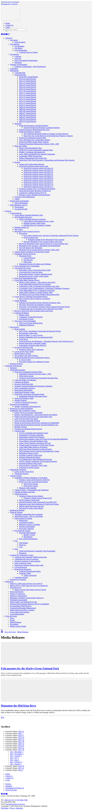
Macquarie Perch (25, 256)
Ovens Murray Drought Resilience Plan (29, 215)
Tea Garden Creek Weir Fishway (26, 356)
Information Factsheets (18, 470)
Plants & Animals (16, 512)
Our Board (18, 48)
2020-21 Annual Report (27, 85)
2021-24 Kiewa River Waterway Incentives (34, 299)
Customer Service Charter (28, 52)
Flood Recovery (16, 588)
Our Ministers (19, 46)
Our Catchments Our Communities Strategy (34, 140)
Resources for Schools (18, 579)
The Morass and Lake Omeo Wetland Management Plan (39, 294)
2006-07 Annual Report (27, 113)
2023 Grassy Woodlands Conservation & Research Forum (40, 331)
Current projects (15, 213)
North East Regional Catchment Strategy (33, 126)
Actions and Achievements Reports (31, 164)
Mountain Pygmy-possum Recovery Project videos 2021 (39, 250)
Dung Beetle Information (23, 390)
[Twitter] (4, 34)
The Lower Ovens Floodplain (25, 321)
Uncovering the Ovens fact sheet (30, 272)
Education (18, 62)
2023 (20, 738)
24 (23, 738)
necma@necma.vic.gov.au (15, 804)
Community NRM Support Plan (30, 156)
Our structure (14, 44)
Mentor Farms (24, 315)
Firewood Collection (26, 529)
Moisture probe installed (27, 488)
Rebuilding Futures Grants (28, 453)
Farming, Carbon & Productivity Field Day (34, 480)
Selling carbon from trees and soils (31, 506)
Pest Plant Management (27, 533)
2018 (20, 748)
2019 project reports (31, 486)
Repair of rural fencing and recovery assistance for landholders (37, 423)
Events (12, 620)
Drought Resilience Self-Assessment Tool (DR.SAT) (38, 502)
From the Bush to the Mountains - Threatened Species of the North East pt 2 (46, 341)
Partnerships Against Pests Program (31, 437)
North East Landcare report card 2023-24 (38, 170)
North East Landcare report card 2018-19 (38, 180)
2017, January (15, 764)
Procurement (19, 207)
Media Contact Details (18, 626)
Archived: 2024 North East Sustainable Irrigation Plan (38, 378)
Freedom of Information (18, 64)
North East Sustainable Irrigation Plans (28, 372)
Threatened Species (21, 474)
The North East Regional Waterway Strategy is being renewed (46, 134)
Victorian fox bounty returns (29, 467)
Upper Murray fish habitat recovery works (39, 221)
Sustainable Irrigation (17, 370)
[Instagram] (9, 34)
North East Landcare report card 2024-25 (38, 168)
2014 (20, 770)
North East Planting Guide (24, 398)
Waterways (9, 581)
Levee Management (17, 614)
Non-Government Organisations (26, 60)
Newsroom (23, 233)
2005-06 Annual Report (27, 115)
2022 (20, 740)
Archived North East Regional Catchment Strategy (42, 128)
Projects (8, 211)
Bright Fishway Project (23, 354)
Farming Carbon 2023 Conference (31, 349)
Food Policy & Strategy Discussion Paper (29, 394)
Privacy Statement (16, 808)
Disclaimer (5, 808)
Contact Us (9, 25)
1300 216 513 (9, 800)
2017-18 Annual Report (27, 91)
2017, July (13, 758)
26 (23, 766)
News (12, 618)
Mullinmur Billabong (26, 325)
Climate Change (16, 476)
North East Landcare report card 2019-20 (38, 178)
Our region (14, 40)
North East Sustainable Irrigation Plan (32, 138)
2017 (20, 750)
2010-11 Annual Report (27, 105)
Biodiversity (23, 520)
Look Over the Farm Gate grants (26, 419)
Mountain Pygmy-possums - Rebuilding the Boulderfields (39, 246)
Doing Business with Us (18, 205)
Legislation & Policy (26, 522)
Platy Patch (19, 229)
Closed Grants (20, 431)
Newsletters (14, 624)
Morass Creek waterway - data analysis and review (37, 282)
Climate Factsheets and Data (25, 492)
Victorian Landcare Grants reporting (27, 561)
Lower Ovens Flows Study (24, 351)
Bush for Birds (20, 329)
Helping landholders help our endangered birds (36, 337)
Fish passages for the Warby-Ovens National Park (30, 668)
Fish (16, 541)
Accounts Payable (21, 209)
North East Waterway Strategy (30, 132)
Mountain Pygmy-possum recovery (27, 231)
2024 (20, 735)
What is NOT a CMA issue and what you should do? (29, 586)
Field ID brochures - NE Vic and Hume (29, 516)
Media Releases (15, 622)
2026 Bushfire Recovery (23, 217)
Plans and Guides (21, 146)
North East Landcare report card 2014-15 (38, 183)
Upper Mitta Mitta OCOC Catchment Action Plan (37, 290)
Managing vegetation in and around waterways (27, 598)
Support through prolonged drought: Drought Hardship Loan (36, 425)
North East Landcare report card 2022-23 (38, 172)
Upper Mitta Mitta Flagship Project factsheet (35, 284)
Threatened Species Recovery (25, 254)
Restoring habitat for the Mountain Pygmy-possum (46, 240)
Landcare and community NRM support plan (31, 557)
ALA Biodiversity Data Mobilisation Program (35, 459)
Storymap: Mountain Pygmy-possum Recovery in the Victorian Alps (43, 244)
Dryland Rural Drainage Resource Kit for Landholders (29, 604)
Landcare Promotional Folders (30, 571)
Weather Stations (21, 400)
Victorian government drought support (28, 429)
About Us (8, 38)
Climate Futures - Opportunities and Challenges (32, 490)
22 (23, 748)
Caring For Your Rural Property (26, 402)
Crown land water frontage (19, 612)
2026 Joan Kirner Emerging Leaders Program (35, 449)
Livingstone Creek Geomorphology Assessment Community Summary (44, 288)
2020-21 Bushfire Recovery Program (32, 219)
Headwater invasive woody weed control (33, 276)
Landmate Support (21, 577)
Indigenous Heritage (17, 510)
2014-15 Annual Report (27, 97)
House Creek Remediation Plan (30, 148)
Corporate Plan (20, 73)
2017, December (16, 752)
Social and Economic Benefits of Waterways (35, 191)
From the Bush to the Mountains (30, 248)
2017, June (14, 760)
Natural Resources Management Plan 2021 (34, 130)
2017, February (15, 762)
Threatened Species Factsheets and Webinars (35, 264)
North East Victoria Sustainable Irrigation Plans (36, 150)
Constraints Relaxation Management (23, 608)
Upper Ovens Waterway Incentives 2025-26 (35, 443)
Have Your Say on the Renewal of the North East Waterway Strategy (48, 136)
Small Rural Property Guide (24, 392)
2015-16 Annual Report (27, 95)
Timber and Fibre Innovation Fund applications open (33, 417)
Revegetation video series (28, 333)
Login (7, 27)
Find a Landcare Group (23, 563)
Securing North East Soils (24, 347)
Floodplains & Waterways (14, 788)
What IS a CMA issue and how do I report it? (26, 584)
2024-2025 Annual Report (28, 77)
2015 (20, 768)
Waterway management (18, 596)
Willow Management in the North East (33, 158)
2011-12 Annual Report (27, 103)
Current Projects (29, 258)
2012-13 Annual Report (27, 101)
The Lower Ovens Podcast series (31, 323)
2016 (20, 766)
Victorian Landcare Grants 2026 (30, 455)
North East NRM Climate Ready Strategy (34, 142)
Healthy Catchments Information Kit (32, 152)
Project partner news (31, 237)
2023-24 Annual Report (27, 79)
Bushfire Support (21, 427)
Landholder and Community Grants (22, 410)
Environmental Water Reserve (20, 606)
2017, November (16, 754)
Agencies (18, 58)
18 (23, 750)
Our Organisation (21, 50)
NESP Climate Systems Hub (29, 500)
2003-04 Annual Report (27, 119)
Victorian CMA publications (25, 197)
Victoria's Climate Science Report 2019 (38, 498)
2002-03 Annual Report (27, 121)
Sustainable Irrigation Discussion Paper (33, 396)
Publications (14, 71)
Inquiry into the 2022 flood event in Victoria (30, 590)
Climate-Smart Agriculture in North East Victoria (32, 252)
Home (7, 23)
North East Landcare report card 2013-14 (38, 185)
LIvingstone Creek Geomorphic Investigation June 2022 (39, 286)
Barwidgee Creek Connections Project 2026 (35, 270)
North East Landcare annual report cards (33, 166)
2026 (20, 731)
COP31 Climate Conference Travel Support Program (38, 461)
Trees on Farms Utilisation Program (27, 421)
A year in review (25, 360)
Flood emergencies (16, 592)
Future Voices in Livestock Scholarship (29, 413)
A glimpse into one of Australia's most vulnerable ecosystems (41, 309)
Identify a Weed (29, 535)
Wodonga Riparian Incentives (29, 457)
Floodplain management (18, 600)
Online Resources (21, 494)
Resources (22, 553)
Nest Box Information (27, 527)
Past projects (14, 327)
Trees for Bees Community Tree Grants (33, 465)
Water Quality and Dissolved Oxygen (23, 602)
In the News (23, 339)
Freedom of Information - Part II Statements (30, 67)
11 (23, 735)
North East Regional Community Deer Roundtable (37, 551)
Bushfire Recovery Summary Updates (37, 225)
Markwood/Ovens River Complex (22, 610)
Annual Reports (20, 75)
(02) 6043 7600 (22, 800)
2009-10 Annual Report (27, 107)
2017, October (15, 756)
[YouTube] (6, 34)
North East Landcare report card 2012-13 (38, 187)
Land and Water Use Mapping (25, 380)
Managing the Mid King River (18, 705)
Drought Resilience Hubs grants (30, 463)
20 (23, 746)
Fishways (22, 545)
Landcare (18, 56)
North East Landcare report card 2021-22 (38, 174)
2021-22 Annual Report (27, 83)
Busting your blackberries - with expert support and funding (36, 415)
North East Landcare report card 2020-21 (38, 176)
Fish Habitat (23, 543)
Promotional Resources (23, 569)
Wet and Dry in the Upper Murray (31, 508)
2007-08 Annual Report (27, 111)
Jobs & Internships (21, 203)
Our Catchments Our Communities (27, 266)
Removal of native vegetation (29, 524)
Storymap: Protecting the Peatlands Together (35, 305)
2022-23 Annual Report (27, 81)
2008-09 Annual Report (27, 109)
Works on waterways (17, 594)
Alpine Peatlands (21, 301)
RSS (2, 717)
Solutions (8, 786)
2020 (20, 744)
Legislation (14, 69)
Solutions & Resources (13, 366)
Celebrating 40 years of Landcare (26, 559)
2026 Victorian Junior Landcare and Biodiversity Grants (39, 451)
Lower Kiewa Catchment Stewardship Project (31, 297)
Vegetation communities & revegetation (29, 514)
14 (23, 744)
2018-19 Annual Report (27, 89)
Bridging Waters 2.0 (22, 227)
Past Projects (28, 260)
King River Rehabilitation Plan (26, 278)
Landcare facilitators (22, 313)
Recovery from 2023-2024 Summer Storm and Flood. (34, 311)
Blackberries (28, 537)
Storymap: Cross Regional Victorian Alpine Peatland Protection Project (44, 307)
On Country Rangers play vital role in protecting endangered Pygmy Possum (51, 235)
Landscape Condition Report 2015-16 (32, 193)
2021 (20, 742)
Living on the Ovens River (24, 472)
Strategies (18, 123)
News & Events (11, 616)
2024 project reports (26, 376)
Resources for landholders (19, 404)
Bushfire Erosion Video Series (34, 223)
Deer (16, 549)
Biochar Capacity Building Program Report (34, 195)
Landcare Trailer (25, 573)
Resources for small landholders (21, 408)
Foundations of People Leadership (31, 435)
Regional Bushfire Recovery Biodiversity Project (32, 358)
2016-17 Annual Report (27, 93)
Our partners (14, 54)
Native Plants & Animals (23, 518)
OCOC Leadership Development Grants (33, 433)
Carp (21, 547)
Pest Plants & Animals (22, 531)
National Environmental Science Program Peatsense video (40, 303)
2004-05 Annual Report (27, 117)
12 (23, 731)
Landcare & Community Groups (21, 555)
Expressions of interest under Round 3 (32, 345)
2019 (20, 746)
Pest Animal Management (28, 539)
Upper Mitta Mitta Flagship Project (27, 280)
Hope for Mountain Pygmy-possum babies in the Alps (43, 242)
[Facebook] (2, 34)
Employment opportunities (19, 201)
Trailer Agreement (30, 575)
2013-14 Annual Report (27, 99)
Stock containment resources (25, 388)
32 (23, 740)
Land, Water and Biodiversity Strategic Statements (37, 154)
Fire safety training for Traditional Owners (34, 362)
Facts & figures (20, 42)
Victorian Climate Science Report (31, 496)
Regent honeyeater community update (32, 343)
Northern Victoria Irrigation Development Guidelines (33, 386)
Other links (28, 262)
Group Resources (21, 567)
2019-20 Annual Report (27, 87)
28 (23, 742)
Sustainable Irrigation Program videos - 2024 (35, 374)
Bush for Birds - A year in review (31, 335)
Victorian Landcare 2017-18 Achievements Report (37, 189)
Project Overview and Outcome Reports (33, 482)
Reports (17, 162)
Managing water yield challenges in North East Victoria (39, 504)
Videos (17, 199)
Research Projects (16, 364)
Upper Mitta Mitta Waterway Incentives (33, 447)
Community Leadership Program (31, 317)
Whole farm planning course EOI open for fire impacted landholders (43, 439)
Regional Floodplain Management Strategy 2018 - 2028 (39, 144)
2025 (20, 733)
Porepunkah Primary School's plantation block (35, 274)
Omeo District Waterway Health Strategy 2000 (36, 292)
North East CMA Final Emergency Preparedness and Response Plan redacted (46, 160)
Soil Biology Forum (26, 319)
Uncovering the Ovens (23, 268)
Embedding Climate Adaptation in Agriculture (31, 478)
